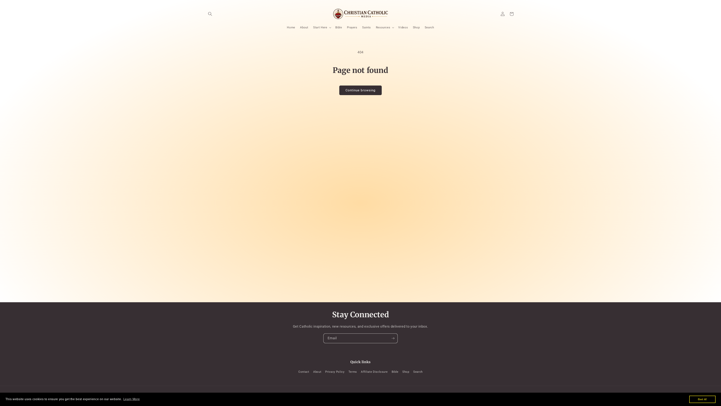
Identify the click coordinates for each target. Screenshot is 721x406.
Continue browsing (360, 90)
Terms (352, 371)
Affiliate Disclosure (374, 371)
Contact (303, 371)
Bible (395, 371)
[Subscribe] (392, 338)
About (317, 371)
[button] (210, 13)
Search (418, 371)
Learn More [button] (131, 399)
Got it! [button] (702, 399)
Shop (405, 371)
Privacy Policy (334, 371)
